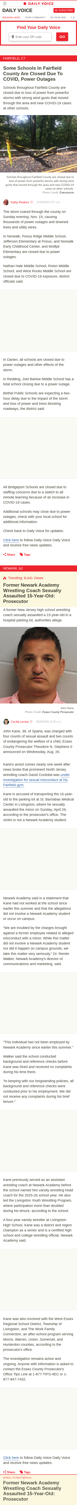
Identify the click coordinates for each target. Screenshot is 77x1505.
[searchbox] (33, 36)
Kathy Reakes (20, 202)
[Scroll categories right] (74, 17)
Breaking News (11, 17)
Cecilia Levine (20, 721)
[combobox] (30, 36)
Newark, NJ (13, 568)
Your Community (35, 17)
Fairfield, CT (14, 58)
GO (62, 37)
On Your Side (58, 17)
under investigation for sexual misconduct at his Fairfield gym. (36, 780)
